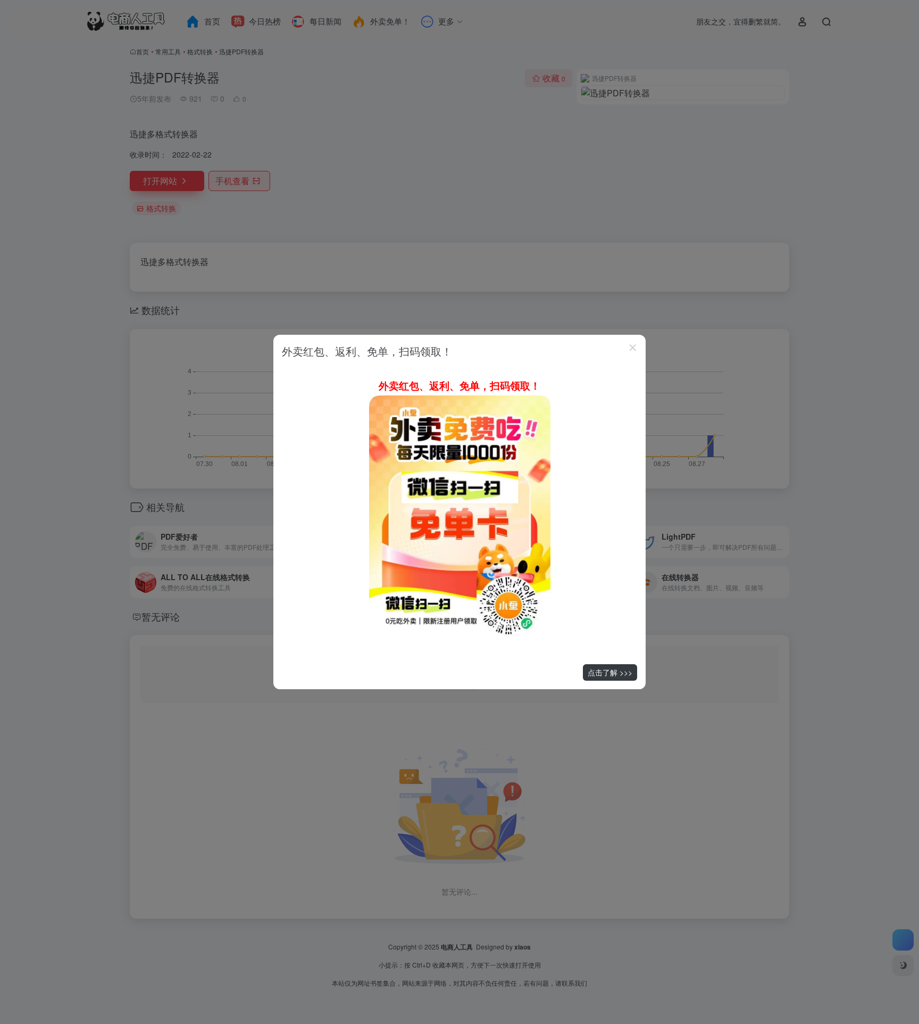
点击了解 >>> (610, 672)
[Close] (633, 347)
